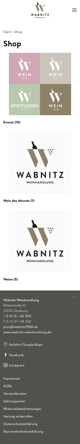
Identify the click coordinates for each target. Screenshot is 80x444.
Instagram (16, 365)
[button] (74, 10)
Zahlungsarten (14, 401)
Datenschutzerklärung (20, 423)
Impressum (11, 378)
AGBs (7, 386)
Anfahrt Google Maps (26, 344)
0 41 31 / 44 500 (18, 316)
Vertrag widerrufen (18, 416)
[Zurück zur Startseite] (40, 10)
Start (7, 31)
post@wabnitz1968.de (20, 326)
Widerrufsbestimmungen (22, 408)
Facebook (16, 355)
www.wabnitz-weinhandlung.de (27, 332)
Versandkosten (14, 393)
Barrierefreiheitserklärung (23, 431)
